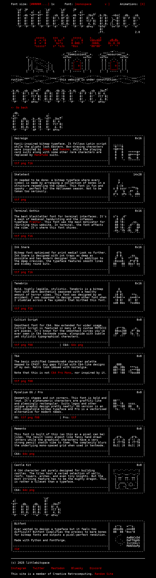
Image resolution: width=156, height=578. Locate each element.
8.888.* (78, 43)
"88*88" (96, 46)
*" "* (115, 46)
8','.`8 (78, 40)
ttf (16, 163)
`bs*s (59, 43)
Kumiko (65, 149)
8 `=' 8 (41, 43)
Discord (95, 568)
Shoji (47, 149)
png (23, 163)
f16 (30, 163)
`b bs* (59, 40)
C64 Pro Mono (61, 372)
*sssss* (41, 46)
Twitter (38, 568)
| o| (77, 65)
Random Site (104, 573)
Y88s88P (96, 40)
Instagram (18, 568)
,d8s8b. (115, 40)
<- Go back (19, 107)
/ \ (77, 62)
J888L (96, 43)
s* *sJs (59, 46)
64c (73, 344)
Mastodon (58, 568)
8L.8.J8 (115, 43)
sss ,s (59, 37)
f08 (30, 344)
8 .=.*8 (41, 40)
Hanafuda (41, 154)
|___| (77, 68)
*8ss (78, 46)
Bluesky (77, 568)
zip (16, 548)
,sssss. (41, 37)
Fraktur (35, 221)
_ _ (115, 37)
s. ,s (96, 37)
